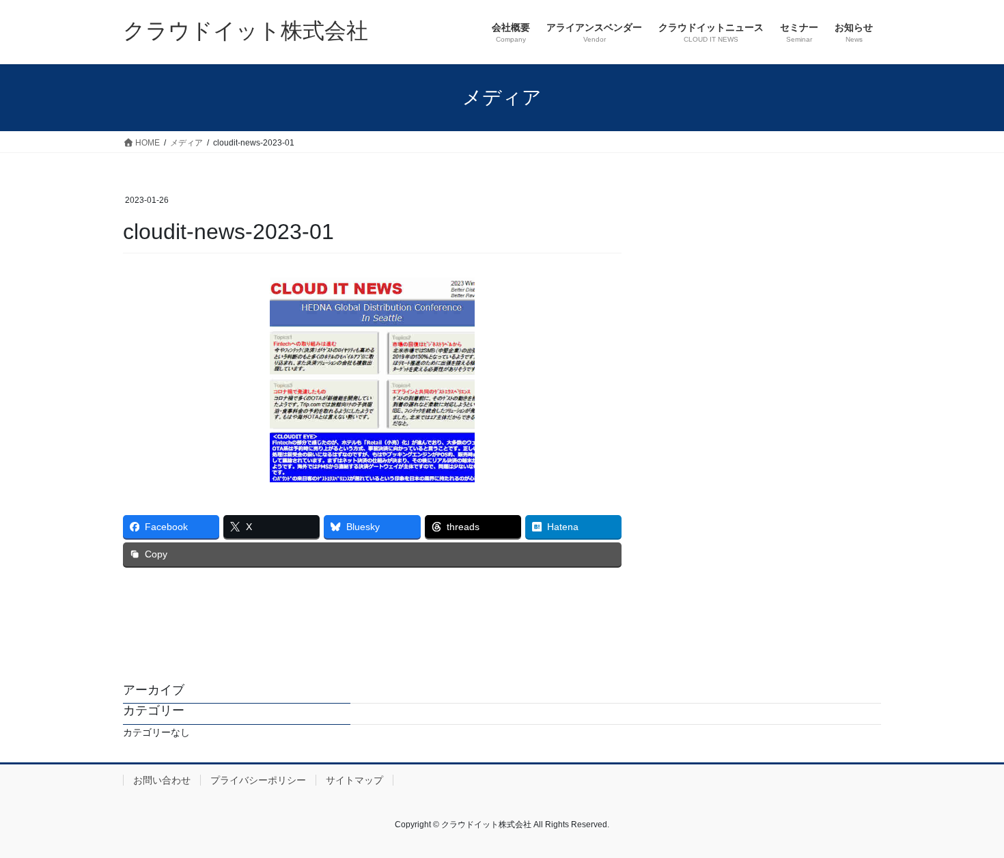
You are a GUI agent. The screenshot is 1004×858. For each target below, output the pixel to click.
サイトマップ (354, 780)
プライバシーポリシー (258, 780)
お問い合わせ (162, 780)
